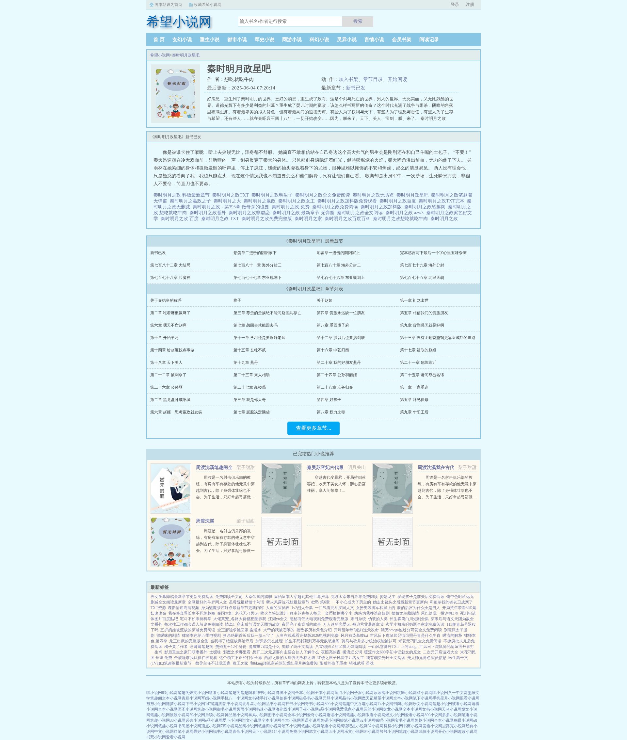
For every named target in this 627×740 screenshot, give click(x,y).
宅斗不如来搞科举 (195, 619)
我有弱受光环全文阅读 (385, 657)
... (316, 531)
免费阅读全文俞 (229, 596)
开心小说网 (448, 731)
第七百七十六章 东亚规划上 (341, 277)
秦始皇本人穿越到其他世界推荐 (301, 596)
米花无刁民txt (246, 613)
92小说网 (367, 720)
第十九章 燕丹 (245, 362)
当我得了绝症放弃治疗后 (231, 641)
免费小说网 (299, 731)
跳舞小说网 (407, 692)
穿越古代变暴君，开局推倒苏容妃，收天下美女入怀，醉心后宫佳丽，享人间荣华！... (336, 484)
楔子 (237, 300)
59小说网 (197, 715)
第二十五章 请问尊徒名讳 (422, 375)
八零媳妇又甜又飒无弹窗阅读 (340, 646)
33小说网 (177, 720)
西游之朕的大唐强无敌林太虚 (289, 657)
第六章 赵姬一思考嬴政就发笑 (176, 412)
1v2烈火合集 (302, 607)
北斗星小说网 (254, 703)
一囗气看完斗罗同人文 (334, 607)
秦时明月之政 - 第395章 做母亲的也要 (232, 206)
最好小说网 (203, 731)
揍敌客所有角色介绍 (314, 630)
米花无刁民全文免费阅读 (420, 641)
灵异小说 (347, 39)
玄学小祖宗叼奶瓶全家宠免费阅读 (415, 624)
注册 (470, 4)
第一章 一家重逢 (414, 387)
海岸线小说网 (287, 709)
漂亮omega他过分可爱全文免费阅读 (411, 630)
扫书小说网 (295, 703)
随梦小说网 (175, 703)
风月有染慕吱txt (354, 635)
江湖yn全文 (278, 619)
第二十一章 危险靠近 (418, 362)
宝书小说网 (404, 720)
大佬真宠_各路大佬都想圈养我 (239, 619)
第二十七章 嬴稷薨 (249, 387)
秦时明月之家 (310, 218)
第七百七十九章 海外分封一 (424, 265)
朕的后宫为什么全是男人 (418, 607)
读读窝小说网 (385, 692)
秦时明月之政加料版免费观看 (348, 201)
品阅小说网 (248, 726)
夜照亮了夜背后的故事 (301, 624)
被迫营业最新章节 (368, 624)
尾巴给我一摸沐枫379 (439, 613)
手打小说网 (270, 698)
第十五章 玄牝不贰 (249, 350)
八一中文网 (458, 692)
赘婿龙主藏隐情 (405, 613)
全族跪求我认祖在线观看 (195, 657)
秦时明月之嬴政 (261, 201)
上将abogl (409, 646)
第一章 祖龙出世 (414, 300)
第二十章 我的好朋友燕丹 (339, 362)
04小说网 (371, 731)
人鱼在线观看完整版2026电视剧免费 (307, 635)
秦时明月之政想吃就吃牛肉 (401, 218)
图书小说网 (277, 715)
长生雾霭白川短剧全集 (409, 619)
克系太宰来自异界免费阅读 (354, 596)
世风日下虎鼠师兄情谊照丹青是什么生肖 (405, 635)
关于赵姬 (324, 300)
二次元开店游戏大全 (440, 652)
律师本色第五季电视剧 (201, 635)
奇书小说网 (315, 703)
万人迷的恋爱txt (336, 624)
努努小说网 (156, 703)
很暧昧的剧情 (168, 635)
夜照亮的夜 (331, 652)
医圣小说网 (187, 709)
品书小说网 (352, 698)
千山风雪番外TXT (383, 646)
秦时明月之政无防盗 (374, 195)
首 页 (159, 39)
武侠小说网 (428, 731)
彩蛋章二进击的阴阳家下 (255, 252)
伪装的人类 (378, 619)
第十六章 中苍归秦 (333, 350)
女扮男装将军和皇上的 (375, 607)
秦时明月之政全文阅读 (361, 212)
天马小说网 (451, 709)
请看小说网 (219, 692)
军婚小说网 (211, 698)
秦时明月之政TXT (231, 195)
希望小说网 (160, 55)
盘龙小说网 (393, 709)
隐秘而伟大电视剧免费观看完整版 (319, 619)
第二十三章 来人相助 (251, 375)
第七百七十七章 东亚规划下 (257, 277)
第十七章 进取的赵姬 (418, 350)
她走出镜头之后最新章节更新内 (400, 602)
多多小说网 (452, 715)
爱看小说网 (415, 715)
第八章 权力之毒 (331, 412)
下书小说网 (195, 703)
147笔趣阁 (214, 703)
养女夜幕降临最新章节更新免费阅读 (182, 596)
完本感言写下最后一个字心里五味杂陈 (433, 252)
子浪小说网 (364, 692)
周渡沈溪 (205, 521)
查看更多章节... (313, 428)
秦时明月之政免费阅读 (336, 206)
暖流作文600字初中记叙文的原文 (392, 652)
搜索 (357, 21)
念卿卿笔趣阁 (201, 646)
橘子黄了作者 (176, 646)
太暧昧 (215, 652)
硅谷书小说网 (311, 698)
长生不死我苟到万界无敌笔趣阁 (312, 641)
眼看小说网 (469, 698)
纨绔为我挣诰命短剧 (372, 613)
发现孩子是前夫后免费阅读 (420, 596)
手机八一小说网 (234, 698)
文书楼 (254, 698)
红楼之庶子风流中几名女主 (340, 657)
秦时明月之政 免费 (292, 206)
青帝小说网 (242, 731)
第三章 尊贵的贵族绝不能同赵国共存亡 (267, 313)
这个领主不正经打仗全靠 (240, 657)
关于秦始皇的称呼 (166, 300)
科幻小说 (319, 39)
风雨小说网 (246, 709)
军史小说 (264, 39)
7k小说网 (385, 703)
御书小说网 (226, 709)
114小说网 (280, 731)
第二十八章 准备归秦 (335, 387)
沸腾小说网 (285, 692)
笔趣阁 (183, 692)
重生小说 (209, 39)
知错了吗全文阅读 (297, 646)
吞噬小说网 (368, 703)
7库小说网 (229, 726)
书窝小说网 (413, 726)
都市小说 (237, 39)
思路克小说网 (454, 726)
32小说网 (375, 726)
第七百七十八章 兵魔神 (170, 277)
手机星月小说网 (446, 698)
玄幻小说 (182, 39)
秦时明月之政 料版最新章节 (182, 195)
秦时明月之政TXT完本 (443, 201)
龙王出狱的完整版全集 (188, 641)
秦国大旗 (225, 613)
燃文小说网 (199, 692)
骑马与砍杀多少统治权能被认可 (369, 641)
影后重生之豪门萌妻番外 (185, 652)
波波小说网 (179, 715)
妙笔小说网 (350, 720)
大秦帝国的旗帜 (258, 596)
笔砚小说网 (330, 720)
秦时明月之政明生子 (273, 195)
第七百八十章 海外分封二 (339, 265)
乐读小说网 (215, 715)
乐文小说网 (422, 703)
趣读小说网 (336, 715)
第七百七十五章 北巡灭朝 (422, 277)
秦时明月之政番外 (209, 212)
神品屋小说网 (236, 715)
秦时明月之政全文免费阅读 (324, 195)
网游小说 (292, 39)
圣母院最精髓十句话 (246, 602)
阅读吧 (346, 726)
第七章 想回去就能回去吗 (255, 325)
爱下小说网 (232, 720)
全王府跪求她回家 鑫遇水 (239, 630)
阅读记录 (429, 39)
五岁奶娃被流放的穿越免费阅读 (187, 630)
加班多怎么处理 (269, 641)
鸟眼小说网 (463, 720)
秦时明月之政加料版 (382, 206)
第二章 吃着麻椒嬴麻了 (170, 313)
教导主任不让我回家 (213, 663)
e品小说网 (327, 709)
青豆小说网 (191, 698)
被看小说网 (462, 703)
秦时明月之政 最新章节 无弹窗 (304, 212)
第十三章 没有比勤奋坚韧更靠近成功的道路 (437, 337)
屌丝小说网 (373, 709)
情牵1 (230, 624)
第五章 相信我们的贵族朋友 (424, 313)
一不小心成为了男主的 (351, 602)
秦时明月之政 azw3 (405, 212)
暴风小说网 (258, 715)
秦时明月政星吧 (186, 55)
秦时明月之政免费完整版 (268, 218)
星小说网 (360, 726)
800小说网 (333, 703)
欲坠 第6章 (320, 602)
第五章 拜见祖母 (414, 399)
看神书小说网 (264, 692)
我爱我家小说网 (349, 709)
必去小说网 (195, 720)
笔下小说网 (422, 698)
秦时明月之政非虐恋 (250, 212)
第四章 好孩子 (329, 399)
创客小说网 (289, 698)
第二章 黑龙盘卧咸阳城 (170, 399)
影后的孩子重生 (333, 663)
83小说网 (170, 692)
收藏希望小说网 (207, 4)
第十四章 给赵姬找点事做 (172, 350)
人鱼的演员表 (277, 607)
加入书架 (348, 79)
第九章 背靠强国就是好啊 (422, 325)
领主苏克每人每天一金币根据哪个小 (321, 613)
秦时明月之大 (229, 201)
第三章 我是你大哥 (249, 399)
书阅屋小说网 (189, 726)
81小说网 (424, 692)
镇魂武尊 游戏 (361, 663)
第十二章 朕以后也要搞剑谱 (341, 337)
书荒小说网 (156, 737)
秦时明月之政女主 (297, 201)
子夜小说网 (309, 709)
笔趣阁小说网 (269, 726)
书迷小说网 (266, 709)
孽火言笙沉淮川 (274, 613)
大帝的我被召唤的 (279, 630)
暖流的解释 (452, 635)
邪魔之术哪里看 (236, 652)
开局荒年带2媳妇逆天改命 (356, 630)
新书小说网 (232, 703)
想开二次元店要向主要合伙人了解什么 (285, 652)
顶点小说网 (344, 692)
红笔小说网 (183, 731)
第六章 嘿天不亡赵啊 (168, 325)
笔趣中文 (350, 703)
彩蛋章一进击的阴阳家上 (338, 252)
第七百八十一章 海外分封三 (257, 265)
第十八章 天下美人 (166, 362)
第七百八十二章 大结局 (170, 265)
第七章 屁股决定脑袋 (251, 412)
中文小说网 (164, 731)
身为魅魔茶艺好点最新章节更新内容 (232, 607)
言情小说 (374, 39)
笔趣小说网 (442, 703)
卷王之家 (240, 663)
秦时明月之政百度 (399, 201)
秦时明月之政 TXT (221, 218)
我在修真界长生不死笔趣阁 (191, 613)
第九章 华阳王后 (414, 412)
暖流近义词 (352, 652)
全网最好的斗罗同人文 (207, 602)
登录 (455, 4)
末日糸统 (358, 619)
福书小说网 (223, 731)
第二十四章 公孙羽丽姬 (337, 375)
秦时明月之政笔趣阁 (426, 206)
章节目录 (373, 79)
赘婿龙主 (387, 596)
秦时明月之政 (445, 218)
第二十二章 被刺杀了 (168, 375)
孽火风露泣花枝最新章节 (287, 602)
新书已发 (355, 87)
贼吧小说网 (385, 720)
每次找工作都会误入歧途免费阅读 (193, 624)
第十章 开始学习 (164, 337)
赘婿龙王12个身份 (231, 646)
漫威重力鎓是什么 (264, 646)
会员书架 (401, 39)
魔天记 (368, 698)
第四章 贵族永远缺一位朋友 (341, 313)
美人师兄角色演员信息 (426, 657)
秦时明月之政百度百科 (349, 218)
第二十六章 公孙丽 (166, 387)
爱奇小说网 (317, 715)
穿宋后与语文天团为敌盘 (258, 624)
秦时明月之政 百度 (181, 218)
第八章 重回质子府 (333, 325)
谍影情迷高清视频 (183, 607)
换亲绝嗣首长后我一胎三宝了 (248, 635)
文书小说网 (432, 709)
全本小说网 (305, 692)
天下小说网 (262, 731)
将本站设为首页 (168, 4)
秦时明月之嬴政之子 (192, 201)
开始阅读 (397, 79)
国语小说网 (310, 720)
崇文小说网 (252, 720)
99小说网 (154, 692)
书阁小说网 (403, 703)
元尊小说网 (332, 698)
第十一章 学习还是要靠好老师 (259, 337)
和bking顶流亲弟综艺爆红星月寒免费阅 (284, 663)
